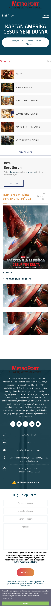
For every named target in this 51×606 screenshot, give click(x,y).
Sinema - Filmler (34, 40)
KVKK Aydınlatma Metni (28, 482)
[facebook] (13, 424)
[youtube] (38, 424)
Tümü (49, 61)
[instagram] (25, 424)
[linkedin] (32, 424)
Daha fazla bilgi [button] (7, 598)
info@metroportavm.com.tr (29, 450)
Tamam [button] (25, 603)
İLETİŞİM (14, 183)
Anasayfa (14, 40)
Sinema (29, 44)
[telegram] (19, 424)
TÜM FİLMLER (25, 152)
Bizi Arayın (9, 15)
